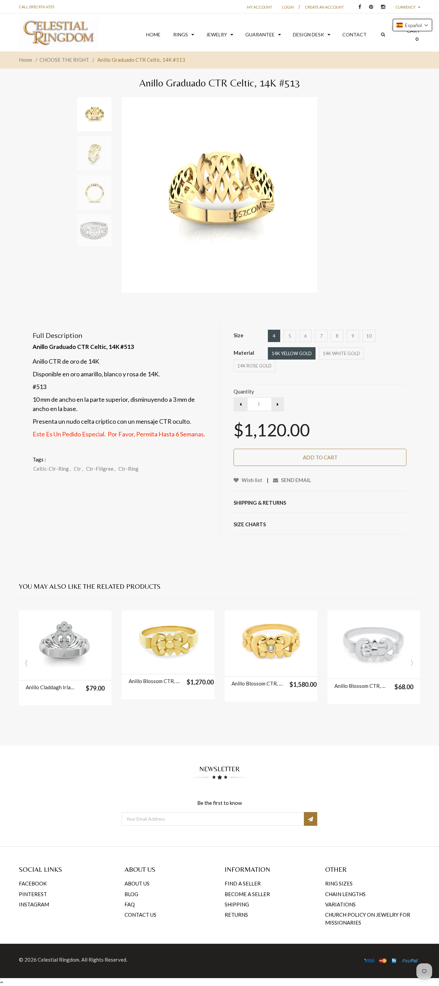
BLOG (131, 894)
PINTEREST (33, 894)
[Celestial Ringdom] (59, 35)
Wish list (251, 480)
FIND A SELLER (243, 883)
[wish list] (82, 671)
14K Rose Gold (254, 365)
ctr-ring (128, 469)
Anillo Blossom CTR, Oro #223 (154, 681)
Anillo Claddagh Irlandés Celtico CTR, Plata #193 (51, 687)
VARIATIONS (340, 904)
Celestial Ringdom (58, 959)
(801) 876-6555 (41, 6)
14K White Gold (341, 353)
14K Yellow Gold (292, 353)
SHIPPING (237, 904)
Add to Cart (320, 457)
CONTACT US (140, 915)
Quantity (244, 391)
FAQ (129, 904)
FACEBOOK (33, 883)
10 (369, 336)
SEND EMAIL (295, 480)
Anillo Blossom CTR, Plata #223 (359, 686)
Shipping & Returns (260, 503)
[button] (412, 25)
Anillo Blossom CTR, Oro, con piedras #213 (257, 683)
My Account (259, 7)
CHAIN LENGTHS (345, 894)
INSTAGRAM (34, 904)
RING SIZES (339, 883)
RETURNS (236, 915)
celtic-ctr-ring (52, 469)
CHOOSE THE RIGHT (64, 60)
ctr (78, 469)
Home (25, 60)
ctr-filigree (100, 469)
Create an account (324, 7)
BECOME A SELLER (247, 894)
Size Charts (250, 524)
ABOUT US (137, 883)
